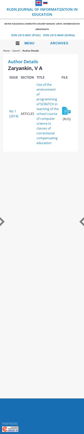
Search (16, 50)
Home (6, 50)
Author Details (30, 50)
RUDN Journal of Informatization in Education (42, 19)
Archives (59, 43)
